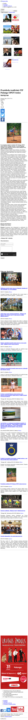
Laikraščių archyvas (7, 5)
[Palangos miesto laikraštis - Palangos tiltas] (4, 1)
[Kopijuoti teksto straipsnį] (2, 104)
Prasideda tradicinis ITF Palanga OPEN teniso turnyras (13, 483)
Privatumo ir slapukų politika (9, 704)
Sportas (10, 486)
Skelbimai (5, 701)
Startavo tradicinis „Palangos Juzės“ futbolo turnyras (13, 510)
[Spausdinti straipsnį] (2, 108)
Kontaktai (5, 4)
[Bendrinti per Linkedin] (3, 112)
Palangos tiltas (12, 12)
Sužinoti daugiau (8, 716)
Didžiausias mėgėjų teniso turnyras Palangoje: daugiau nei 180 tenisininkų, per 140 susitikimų (14, 289)
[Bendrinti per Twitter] (3, 116)
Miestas (10, 291)
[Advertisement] (14, 78)
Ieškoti (15, 10)
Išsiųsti (2, 258)
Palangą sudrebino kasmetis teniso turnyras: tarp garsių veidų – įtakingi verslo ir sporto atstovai (13, 343)
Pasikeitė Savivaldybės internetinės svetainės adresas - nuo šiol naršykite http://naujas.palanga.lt (14, 459)
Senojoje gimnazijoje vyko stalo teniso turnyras (11, 536)
